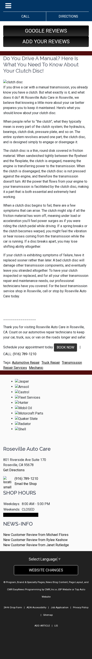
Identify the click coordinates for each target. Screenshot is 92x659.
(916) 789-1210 (24, 354)
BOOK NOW (65, 347)
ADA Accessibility (36, 607)
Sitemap (48, 614)
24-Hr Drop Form (13, 607)
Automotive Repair (26, 363)
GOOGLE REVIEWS (46, 31)
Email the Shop (26, 484)
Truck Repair (51, 363)
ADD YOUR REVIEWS (46, 42)
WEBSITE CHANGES (46, 570)
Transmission (72, 363)
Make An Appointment (20, 515)
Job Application (59, 607)
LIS (56, 625)
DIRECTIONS (67, 16)
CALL (25, 16)
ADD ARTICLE (42, 625)
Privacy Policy (80, 607)
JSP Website (64, 589)
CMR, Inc (50, 589)
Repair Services (15, 368)
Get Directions (14, 470)
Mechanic (36, 368)
